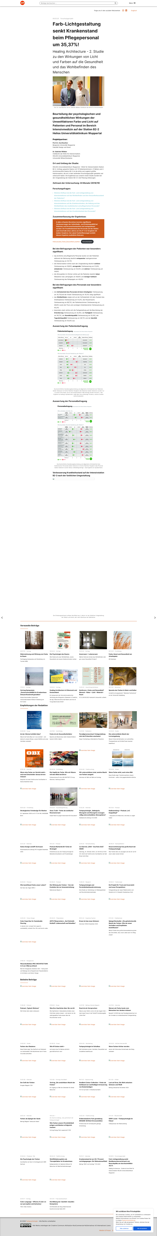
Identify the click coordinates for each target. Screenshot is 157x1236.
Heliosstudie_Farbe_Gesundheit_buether (66, 242)
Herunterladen (87, 242)
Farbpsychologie (32, 1221)
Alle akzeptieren (142, 1228)
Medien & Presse (105, 1230)
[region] (133, 1220)
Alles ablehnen (124, 1228)
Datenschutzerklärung (128, 1220)
